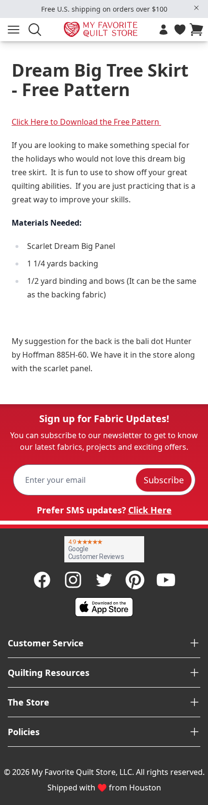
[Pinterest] (135, 580)
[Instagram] (73, 580)
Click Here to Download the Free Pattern (86, 121)
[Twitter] (104, 580)
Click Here (150, 510)
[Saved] (180, 29)
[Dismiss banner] (196, 8)
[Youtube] (166, 580)
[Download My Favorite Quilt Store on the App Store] (104, 607)
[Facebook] (42, 580)
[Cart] (198, 29)
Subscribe (164, 480)
